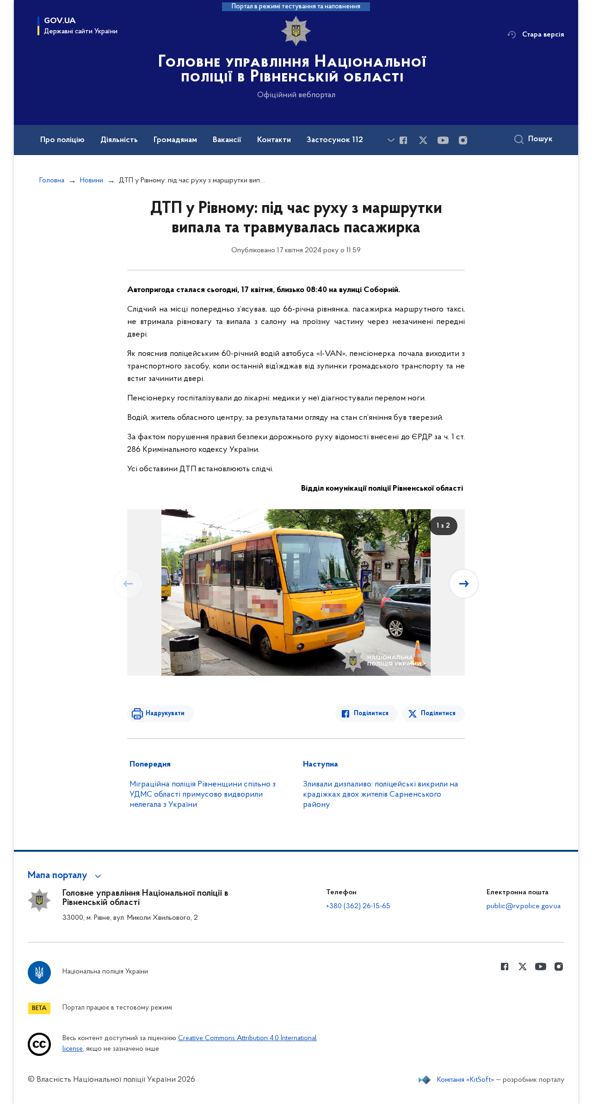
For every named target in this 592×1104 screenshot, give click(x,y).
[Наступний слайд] (464, 584)
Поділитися (371, 713)
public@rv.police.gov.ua (524, 906)
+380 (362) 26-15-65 (358, 906)
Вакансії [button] (227, 140)
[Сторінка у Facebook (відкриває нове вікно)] (403, 140)
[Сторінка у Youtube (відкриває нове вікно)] (443, 140)
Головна (51, 180)
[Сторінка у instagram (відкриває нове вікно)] (463, 140)
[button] (66, 875)
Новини (91, 180)
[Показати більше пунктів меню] (391, 140)
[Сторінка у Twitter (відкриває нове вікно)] (423, 140)
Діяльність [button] (119, 140)
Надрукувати (165, 713)
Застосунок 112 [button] (335, 140)
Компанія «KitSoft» (465, 1080)
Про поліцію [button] (62, 140)
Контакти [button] (274, 140)
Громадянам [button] (175, 140)
